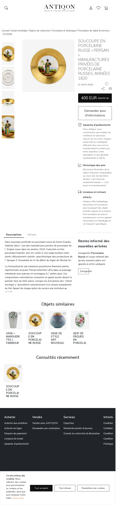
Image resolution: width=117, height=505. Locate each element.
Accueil (5, 30)
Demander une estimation (46, 428)
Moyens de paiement (15, 433)
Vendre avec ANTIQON (45, 423)
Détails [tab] (32, 234)
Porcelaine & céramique (64, 30)
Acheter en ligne (13, 428)
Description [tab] (13, 234)
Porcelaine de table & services (94, 30)
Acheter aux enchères (15, 423)
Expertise (69, 423)
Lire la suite (18, 498)
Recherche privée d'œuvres (78, 428)
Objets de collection (39, 30)
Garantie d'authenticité (96, 125)
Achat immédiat (19, 30)
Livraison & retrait (13, 438)
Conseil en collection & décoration (82, 433)
